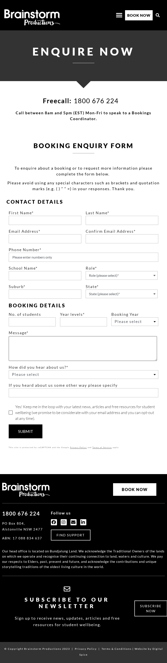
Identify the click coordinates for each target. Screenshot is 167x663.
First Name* (21, 213)
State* (92, 287)
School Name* (23, 268)
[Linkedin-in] (83, 522)
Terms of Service (102, 447)
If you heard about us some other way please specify (63, 385)
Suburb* (17, 287)
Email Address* (24, 231)
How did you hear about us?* (38, 367)
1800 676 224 (96, 101)
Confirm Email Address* (111, 231)
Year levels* (72, 314)
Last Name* (97, 213)
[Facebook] (54, 522)
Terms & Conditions (117, 648)
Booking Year (125, 314)
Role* (91, 268)
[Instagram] (64, 522)
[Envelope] (73, 522)
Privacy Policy (78, 447)
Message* (18, 333)
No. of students (25, 314)
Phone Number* (25, 250)
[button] (158, 15)
